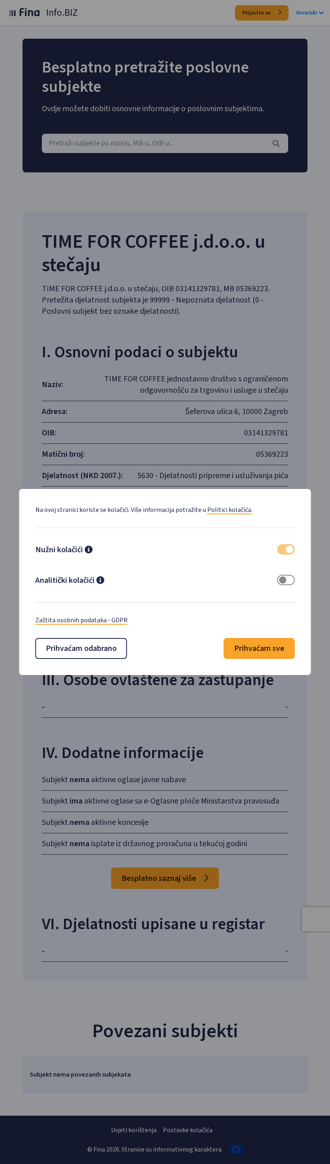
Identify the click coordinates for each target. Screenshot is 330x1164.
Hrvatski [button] (306, 13)
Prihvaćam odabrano (81, 648)
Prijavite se (257, 13)
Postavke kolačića (187, 1130)
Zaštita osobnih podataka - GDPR (81, 620)
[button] (89, 550)
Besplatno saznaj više (160, 878)
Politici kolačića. (229, 509)
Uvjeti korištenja (134, 1130)
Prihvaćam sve (259, 648)
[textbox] (165, 143)
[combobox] (165, 143)
